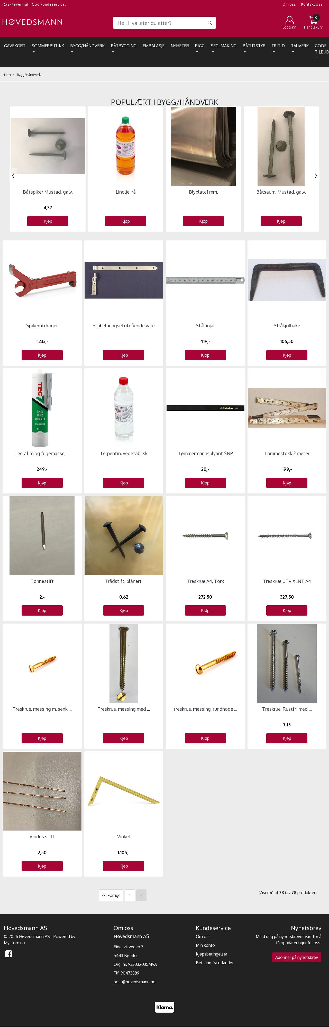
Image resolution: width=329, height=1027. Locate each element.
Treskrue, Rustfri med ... (287, 709)
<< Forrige (111, 895)
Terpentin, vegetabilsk (124, 453)
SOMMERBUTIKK (48, 45)
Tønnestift (42, 581)
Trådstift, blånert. (124, 581)
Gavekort (14, 45)
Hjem (7, 75)
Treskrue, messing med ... (123, 709)
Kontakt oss (312, 4)
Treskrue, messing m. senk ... (42, 709)
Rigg (200, 45)
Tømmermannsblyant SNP (205, 453)
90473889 (130, 973)
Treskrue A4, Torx (205, 581)
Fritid (278, 45)
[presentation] (13, 175)
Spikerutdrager (42, 325)
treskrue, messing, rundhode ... (205, 709)
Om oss (289, 4)
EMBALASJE (153, 45)
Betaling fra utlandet (215, 962)
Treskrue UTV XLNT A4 (287, 581)
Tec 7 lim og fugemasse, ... (42, 453)
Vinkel (123, 836)
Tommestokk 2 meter (286, 453)
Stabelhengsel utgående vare (124, 325)
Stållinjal (205, 325)
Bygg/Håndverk (87, 45)
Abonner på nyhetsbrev (296, 957)
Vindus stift (42, 836)
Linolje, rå (126, 192)
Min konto (205, 945)
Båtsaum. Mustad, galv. (281, 192)
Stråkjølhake (287, 325)
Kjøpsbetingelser (211, 954)
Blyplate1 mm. (203, 192)
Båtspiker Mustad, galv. (48, 192)
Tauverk (300, 45)
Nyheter (180, 45)
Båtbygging (123, 45)
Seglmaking (223, 45)
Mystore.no (14, 942)
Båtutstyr (254, 45)
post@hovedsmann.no (135, 981)
